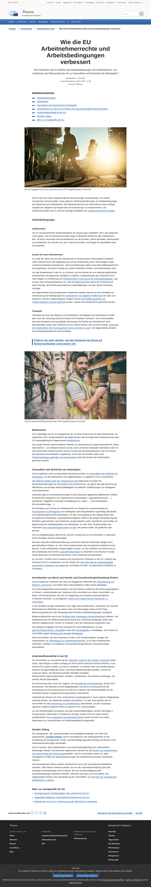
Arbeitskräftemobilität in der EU (51, 112)
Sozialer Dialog (44, 116)
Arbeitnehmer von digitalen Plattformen (83, 296)
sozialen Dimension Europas (101, 211)
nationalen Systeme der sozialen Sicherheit (89, 660)
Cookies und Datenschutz (134, 880)
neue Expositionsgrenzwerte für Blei (59, 527)
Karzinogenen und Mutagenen (46, 511)
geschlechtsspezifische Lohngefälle (48, 630)
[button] (135, 2)
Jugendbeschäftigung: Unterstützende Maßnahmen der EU (62, 797)
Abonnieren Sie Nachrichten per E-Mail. (115, 813)
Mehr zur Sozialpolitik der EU (50, 120)
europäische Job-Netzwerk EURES (67, 717)
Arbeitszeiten (82, 233)
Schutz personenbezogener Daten (112, 880)
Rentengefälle (82, 630)
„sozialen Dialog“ (54, 737)
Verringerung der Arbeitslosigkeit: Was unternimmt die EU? (61, 793)
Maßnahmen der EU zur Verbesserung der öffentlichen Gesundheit (65, 801)
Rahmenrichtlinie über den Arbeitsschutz (55, 481)
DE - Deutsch (13, 2)
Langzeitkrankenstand (69, 552)
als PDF (139, 813)
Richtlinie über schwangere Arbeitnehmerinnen (84, 616)
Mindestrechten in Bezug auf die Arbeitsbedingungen (88, 279)
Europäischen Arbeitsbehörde (89, 683)
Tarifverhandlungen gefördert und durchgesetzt (54, 457)
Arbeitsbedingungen (46, 98)
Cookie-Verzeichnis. (75, 883)
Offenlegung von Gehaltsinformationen (67, 641)
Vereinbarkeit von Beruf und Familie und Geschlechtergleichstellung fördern (72, 109)
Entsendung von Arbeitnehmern (65, 703)
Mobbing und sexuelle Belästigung (66, 633)
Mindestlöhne (73, 440)
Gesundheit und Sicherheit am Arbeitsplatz (57, 105)
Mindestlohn (42, 101)
